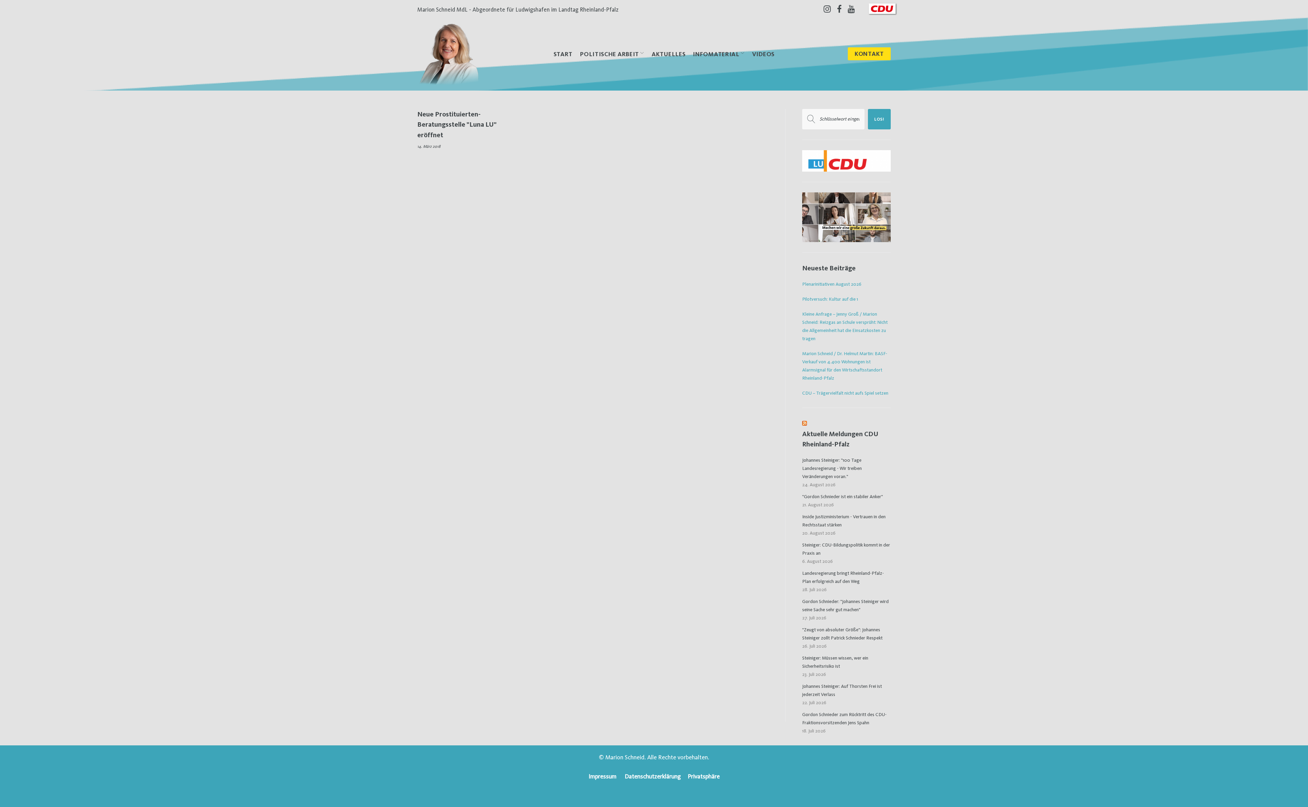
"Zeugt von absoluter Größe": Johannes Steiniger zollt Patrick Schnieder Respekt (842, 633)
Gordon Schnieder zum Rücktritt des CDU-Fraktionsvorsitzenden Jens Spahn (844, 718)
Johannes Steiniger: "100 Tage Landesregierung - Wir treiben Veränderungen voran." (832, 468)
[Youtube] (851, 9)
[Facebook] (839, 9)
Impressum (603, 776)
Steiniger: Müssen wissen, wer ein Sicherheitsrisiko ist (835, 662)
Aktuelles (668, 54)
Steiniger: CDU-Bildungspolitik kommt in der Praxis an (846, 549)
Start (563, 54)
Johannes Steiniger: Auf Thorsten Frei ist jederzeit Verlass (842, 690)
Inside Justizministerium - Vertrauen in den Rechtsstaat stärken (844, 520)
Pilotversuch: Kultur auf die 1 (830, 299)
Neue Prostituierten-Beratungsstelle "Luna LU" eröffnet (457, 124)
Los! (879, 119)
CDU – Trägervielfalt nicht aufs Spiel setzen (845, 393)
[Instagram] (827, 9)
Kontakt (869, 53)
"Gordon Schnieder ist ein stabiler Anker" (842, 496)
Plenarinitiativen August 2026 (831, 284)
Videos (763, 54)
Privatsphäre (704, 776)
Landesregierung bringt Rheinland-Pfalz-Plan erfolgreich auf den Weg (843, 577)
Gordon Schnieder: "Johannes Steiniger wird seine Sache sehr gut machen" (845, 605)
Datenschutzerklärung (653, 776)
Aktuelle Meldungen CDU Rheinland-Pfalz (840, 439)
